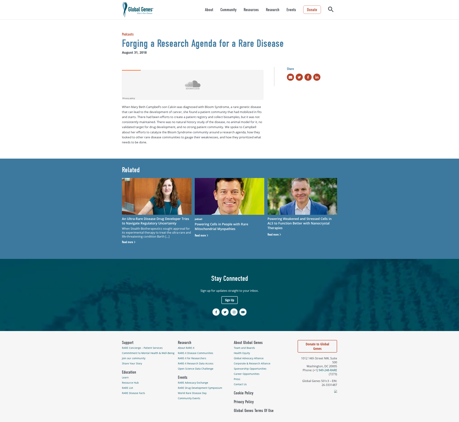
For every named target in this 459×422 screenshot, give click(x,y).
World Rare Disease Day (192, 393)
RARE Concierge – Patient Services (142, 348)
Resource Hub (130, 382)
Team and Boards (244, 348)
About (209, 9)
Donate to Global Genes (317, 346)
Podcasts (128, 34)
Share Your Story (132, 363)
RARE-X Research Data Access (195, 363)
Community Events (189, 398)
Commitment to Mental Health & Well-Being (148, 353)
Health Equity (242, 353)
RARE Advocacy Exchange (193, 382)
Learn (125, 377)
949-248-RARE (328, 370)
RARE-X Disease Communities (195, 353)
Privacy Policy (244, 401)
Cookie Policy (243, 392)
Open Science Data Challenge (195, 368)
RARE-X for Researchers (192, 358)
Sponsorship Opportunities (250, 368)
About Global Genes (248, 342)
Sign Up (229, 300)
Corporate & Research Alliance (252, 363)
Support (127, 342)
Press (237, 379)
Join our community (133, 358)
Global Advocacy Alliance (249, 358)
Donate (312, 9)
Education (129, 372)
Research (272, 9)
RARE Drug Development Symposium (200, 388)
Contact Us (240, 384)
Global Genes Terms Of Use (254, 410)
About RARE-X (186, 348)
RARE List (127, 388)
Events (291, 9)
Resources (251, 9)
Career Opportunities (246, 374)
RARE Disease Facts (133, 393)
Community (228, 9)
